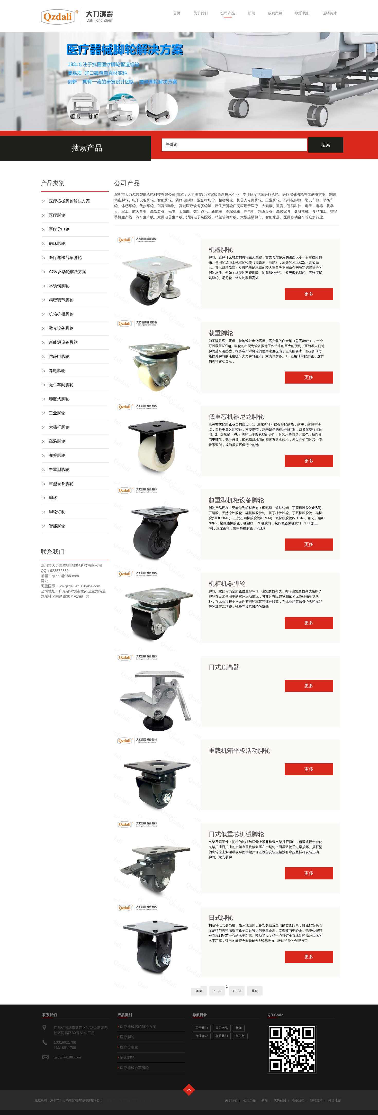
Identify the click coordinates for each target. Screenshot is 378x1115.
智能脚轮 (57, 526)
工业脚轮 (57, 413)
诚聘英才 (329, 13)
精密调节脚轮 (61, 300)
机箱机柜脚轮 (61, 314)
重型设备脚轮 (61, 483)
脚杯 (53, 498)
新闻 (251, 13)
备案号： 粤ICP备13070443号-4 (128, 1100)
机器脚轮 (221, 249)
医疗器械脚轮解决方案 (69, 201)
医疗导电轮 (59, 229)
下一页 (236, 991)
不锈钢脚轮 (59, 286)
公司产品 (228, 13)
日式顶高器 (224, 667)
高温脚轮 (57, 441)
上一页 (217, 991)
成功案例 (275, 13)
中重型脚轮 (59, 469)
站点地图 (334, 1100)
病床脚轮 (57, 243)
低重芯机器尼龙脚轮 (236, 416)
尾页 (255, 991)
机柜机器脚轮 (227, 583)
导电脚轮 (57, 370)
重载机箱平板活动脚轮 (239, 750)
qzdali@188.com (67, 1057)
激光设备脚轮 (61, 328)
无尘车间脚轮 (61, 385)
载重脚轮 (221, 333)
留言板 (240, 1036)
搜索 (325, 144)
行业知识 (201, 1036)
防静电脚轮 (59, 356)
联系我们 (302, 13)
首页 (177, 13)
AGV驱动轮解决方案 (67, 272)
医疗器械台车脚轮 (65, 257)
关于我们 (200, 13)
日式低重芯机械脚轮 (236, 834)
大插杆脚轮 (59, 427)
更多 (308, 293)
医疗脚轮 (57, 215)
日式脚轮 (221, 917)
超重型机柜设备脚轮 (236, 500)
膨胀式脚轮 (59, 399)
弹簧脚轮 (57, 455)
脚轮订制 (57, 512)
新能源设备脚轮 (63, 342)
